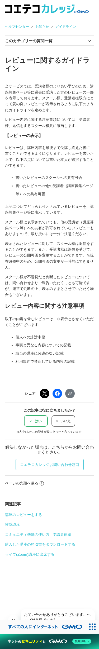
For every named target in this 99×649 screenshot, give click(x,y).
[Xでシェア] (44, 393)
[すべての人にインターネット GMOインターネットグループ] (43, 627)
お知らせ (42, 27)
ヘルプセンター (17, 27)
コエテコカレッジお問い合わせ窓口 (49, 464)
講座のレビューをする (23, 515)
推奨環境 (12, 524)
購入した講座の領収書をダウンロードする (40, 544)
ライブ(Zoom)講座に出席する (29, 554)
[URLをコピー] (70, 393)
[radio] (36, 421)
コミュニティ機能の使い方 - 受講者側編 (38, 534)
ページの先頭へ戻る (21, 483)
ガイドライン (65, 27)
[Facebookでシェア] (57, 393)
